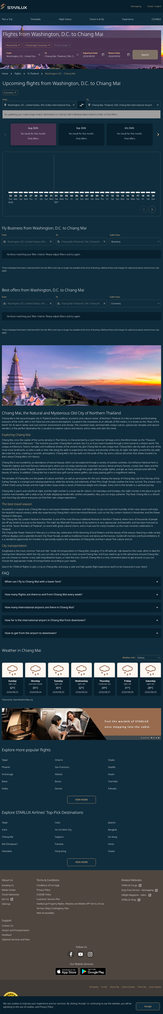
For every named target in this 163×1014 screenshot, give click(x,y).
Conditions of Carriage (48, 885)
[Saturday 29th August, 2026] (41, 192)
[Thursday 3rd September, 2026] (66, 192)
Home (5, 73)
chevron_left (5, 134)
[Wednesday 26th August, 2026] (26, 192)
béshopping (136, 6)
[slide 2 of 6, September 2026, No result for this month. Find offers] (81, 134)
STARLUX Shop (131, 900)
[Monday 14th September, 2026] (122, 192)
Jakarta (111, 822)
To (46, 53)
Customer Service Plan (48, 899)
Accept (148, 1006)
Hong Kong (60, 851)
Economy (8, 92)
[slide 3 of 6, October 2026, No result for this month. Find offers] (129, 134)
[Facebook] (71, 954)
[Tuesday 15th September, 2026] (128, 192)
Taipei (5, 759)
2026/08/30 (89, 56)
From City (142, 987)
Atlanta (58, 774)
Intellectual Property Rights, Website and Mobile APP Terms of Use (70, 903)
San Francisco (62, 767)
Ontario (59, 759)
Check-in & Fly (97, 19)
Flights (17, 73)
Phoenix (6, 767)
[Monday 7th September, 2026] (87, 192)
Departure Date (90, 53)
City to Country (128, 987)
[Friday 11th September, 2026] (107, 192)
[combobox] (22, 56)
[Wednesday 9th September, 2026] (97, 192)
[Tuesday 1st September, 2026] (56, 192)
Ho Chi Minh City (63, 829)
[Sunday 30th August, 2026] (46, 192)
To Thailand (33, 73)
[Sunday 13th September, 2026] (117, 192)
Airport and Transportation (15, 930)
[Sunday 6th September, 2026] (82, 192)
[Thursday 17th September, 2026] (138, 192)
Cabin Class (115, 235)
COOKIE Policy (44, 894)
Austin (111, 774)
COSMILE (156, 19)
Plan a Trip (7, 19)
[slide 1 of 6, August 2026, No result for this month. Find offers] (33, 134)
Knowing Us (8, 885)
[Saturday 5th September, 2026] (77, 192)
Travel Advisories (10, 894)
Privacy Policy (46, 1006)
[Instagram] (90, 954)
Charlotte (113, 781)
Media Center (9, 889)
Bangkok (112, 829)
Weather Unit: (129, 657)
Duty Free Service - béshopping (139, 890)
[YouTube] (80, 954)
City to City (114, 987)
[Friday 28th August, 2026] (36, 192)
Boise (4, 781)
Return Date (114, 53)
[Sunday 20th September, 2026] (153, 192)
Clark (4, 829)
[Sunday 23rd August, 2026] (10, 192)
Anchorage (7, 774)
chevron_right (157, 134)
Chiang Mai (7, 836)
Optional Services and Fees (16, 939)
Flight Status (65, 19)
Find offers (33, 138)
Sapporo (59, 836)
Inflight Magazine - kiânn (136, 895)
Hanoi (111, 843)
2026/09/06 (114, 56)
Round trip (12, 45)
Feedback (7, 934)
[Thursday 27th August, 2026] (31, 192)
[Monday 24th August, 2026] (16, 192)
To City (104, 987)
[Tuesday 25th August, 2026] (21, 192)
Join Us (7, 899)
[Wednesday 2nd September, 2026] (61, 192)
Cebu (57, 822)
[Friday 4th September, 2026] (72, 192)
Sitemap (6, 903)
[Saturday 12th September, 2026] (112, 192)
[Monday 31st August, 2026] (51, 192)
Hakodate (7, 851)
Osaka (111, 759)
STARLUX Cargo (131, 885)
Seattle (111, 767)
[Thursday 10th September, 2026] (102, 192)
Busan (58, 781)
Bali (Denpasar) (10, 843)
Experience (128, 19)
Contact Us (7, 925)
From (9, 53)
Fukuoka (112, 788)
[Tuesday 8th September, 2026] (92, 192)
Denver (58, 788)
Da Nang (112, 836)
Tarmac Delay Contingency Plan (53, 908)
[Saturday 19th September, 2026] (148, 192)
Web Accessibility (45, 912)
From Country (155, 987)
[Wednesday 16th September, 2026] (133, 192)
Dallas (5, 788)
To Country (93, 987)
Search (145, 54)
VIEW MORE (81, 799)
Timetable (36, 19)
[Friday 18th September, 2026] (143, 192)
